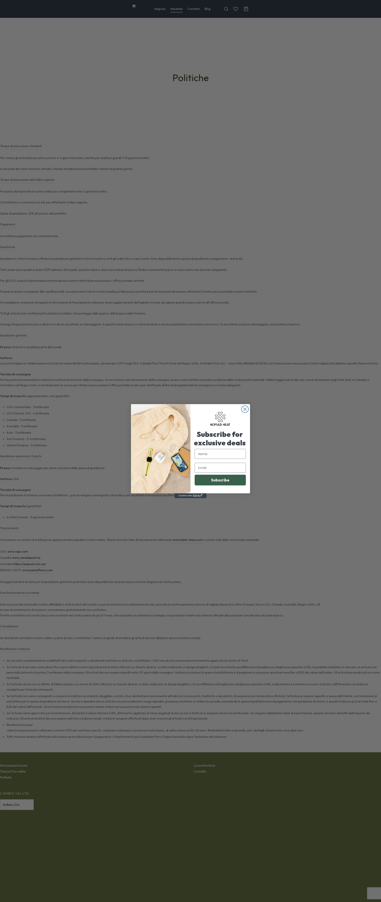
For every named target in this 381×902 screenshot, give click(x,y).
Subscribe (220, 479)
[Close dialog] (244, 409)
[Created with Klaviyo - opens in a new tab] (190, 495)
